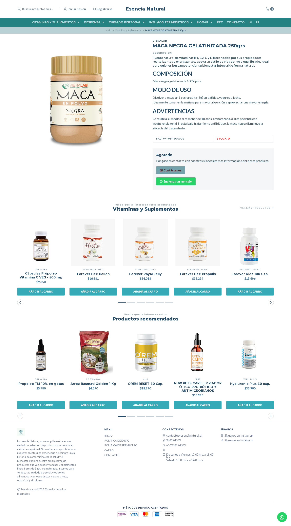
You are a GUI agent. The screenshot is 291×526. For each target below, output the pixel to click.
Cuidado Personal (125, 22)
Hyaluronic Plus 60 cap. (250, 384)
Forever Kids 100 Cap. (250, 274)
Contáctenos (172, 170)
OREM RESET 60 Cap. (145, 384)
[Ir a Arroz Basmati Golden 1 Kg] (93, 352)
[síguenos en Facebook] (257, 22)
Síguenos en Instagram (238, 435)
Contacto (236, 22)
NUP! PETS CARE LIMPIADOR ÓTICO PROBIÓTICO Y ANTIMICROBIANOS (198, 387)
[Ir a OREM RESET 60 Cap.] (145, 352)
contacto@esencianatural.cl (184, 435)
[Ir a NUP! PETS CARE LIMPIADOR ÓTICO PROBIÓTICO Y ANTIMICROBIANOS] (198, 352)
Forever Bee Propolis (198, 274)
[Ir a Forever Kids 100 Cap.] (250, 242)
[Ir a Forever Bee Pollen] (93, 242)
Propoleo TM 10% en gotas (41, 384)
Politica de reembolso (120, 445)
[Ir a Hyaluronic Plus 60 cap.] (250, 352)
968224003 (173, 440)
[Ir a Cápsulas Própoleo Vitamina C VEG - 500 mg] (41, 242)
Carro (109, 450)
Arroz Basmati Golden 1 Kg (93, 384)
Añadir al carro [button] (41, 291)
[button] (122, 302)
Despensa (92, 22)
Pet (220, 22)
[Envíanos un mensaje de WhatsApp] (282, 517)
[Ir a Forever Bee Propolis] (198, 242)
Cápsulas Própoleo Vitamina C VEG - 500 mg (41, 275)
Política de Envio (116, 440)
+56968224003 (175, 445)
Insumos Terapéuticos (169, 22)
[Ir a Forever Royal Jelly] (145, 242)
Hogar (203, 22)
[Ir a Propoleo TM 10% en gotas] (41, 352)
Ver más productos (255, 208)
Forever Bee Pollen (93, 274)
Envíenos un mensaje (177, 181)
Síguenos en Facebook (238, 440)
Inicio (108, 30)
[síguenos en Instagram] (250, 22)
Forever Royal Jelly (145, 274)
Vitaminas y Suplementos (54, 22)
